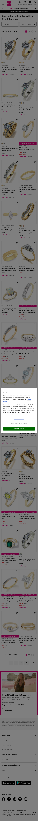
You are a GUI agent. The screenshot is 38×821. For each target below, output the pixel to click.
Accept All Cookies (19, 428)
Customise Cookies (19, 419)
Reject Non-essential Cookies (19, 423)
